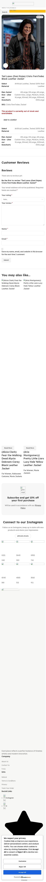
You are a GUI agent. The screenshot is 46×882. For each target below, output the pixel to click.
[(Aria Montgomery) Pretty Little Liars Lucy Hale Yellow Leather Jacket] (34, 359)
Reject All (22, 867)
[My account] (43, 4)
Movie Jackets (16, 476)
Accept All (22, 872)
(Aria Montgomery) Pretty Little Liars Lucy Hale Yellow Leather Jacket (34, 458)
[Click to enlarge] (5, 65)
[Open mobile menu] (2, 4)
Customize (22, 861)
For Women (6, 474)
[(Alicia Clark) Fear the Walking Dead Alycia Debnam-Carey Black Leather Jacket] (12, 359)
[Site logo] (23, 3)
